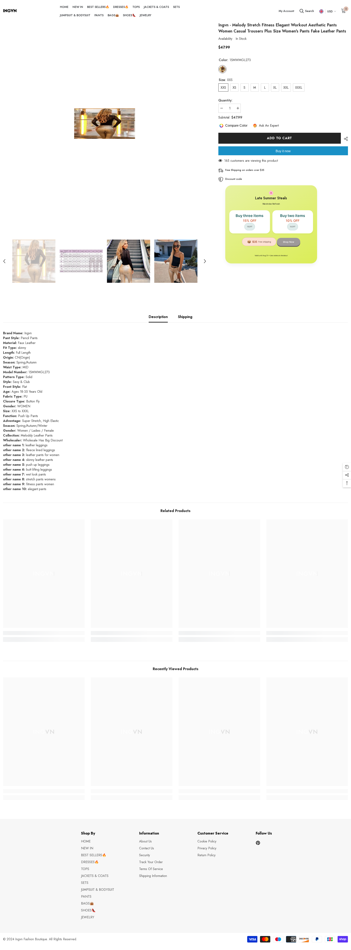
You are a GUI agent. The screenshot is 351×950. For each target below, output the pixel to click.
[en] (321, 11)
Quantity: (225, 100)
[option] (104, 123)
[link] (44, 633)
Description (158, 316)
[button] (4, 261)
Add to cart (279, 138)
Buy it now (283, 151)
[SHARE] (344, 139)
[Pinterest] (258, 843)
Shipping (185, 316)
